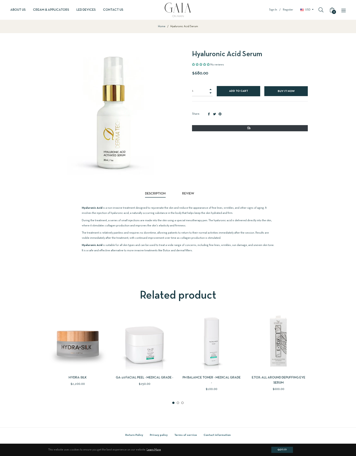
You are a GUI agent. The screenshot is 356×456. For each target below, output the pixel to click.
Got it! (282, 450)
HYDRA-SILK (78, 377)
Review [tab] (188, 193)
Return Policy (134, 435)
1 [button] (173, 403)
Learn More (154, 449)
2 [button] (178, 403)
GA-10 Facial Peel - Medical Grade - (144, 377)
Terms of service (185, 435)
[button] (201, 64)
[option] (77, 356)
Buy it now (286, 91)
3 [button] (182, 403)
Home (161, 26)
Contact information (217, 435)
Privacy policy (159, 435)
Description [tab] (155, 193)
